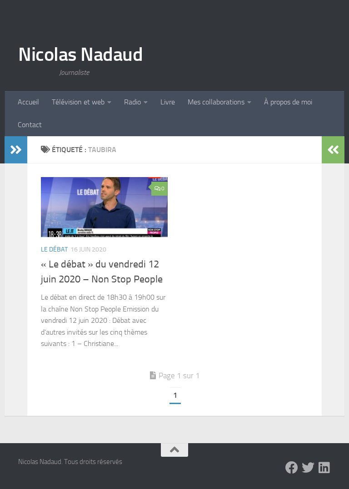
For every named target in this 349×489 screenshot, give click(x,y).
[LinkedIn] (324, 467)
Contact (30, 124)
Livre (167, 102)
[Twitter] (308, 467)
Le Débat (54, 249)
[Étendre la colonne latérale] (16, 149)
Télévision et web (78, 102)
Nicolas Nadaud (80, 54)
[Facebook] (291, 467)
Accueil (28, 102)
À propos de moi (288, 102)
